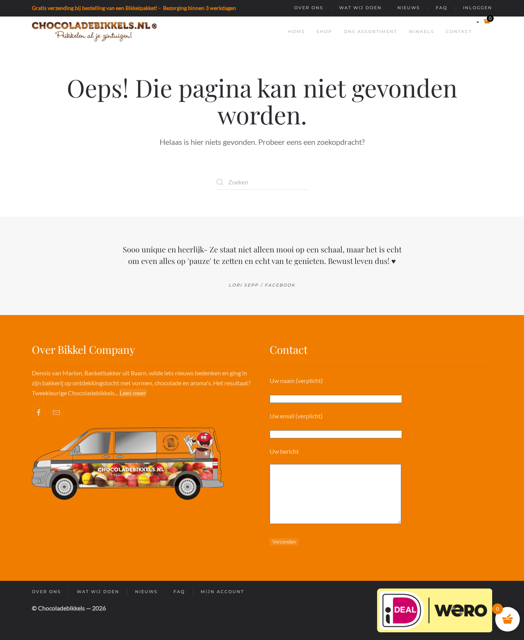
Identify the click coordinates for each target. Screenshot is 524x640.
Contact (459, 31)
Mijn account (222, 591)
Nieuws (408, 7)
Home (296, 31)
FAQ (441, 7)
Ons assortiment (370, 31)
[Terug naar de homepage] (94, 32)
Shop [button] (324, 31)
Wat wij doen (360, 7)
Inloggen (477, 7)
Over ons (308, 7)
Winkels (421, 31)
